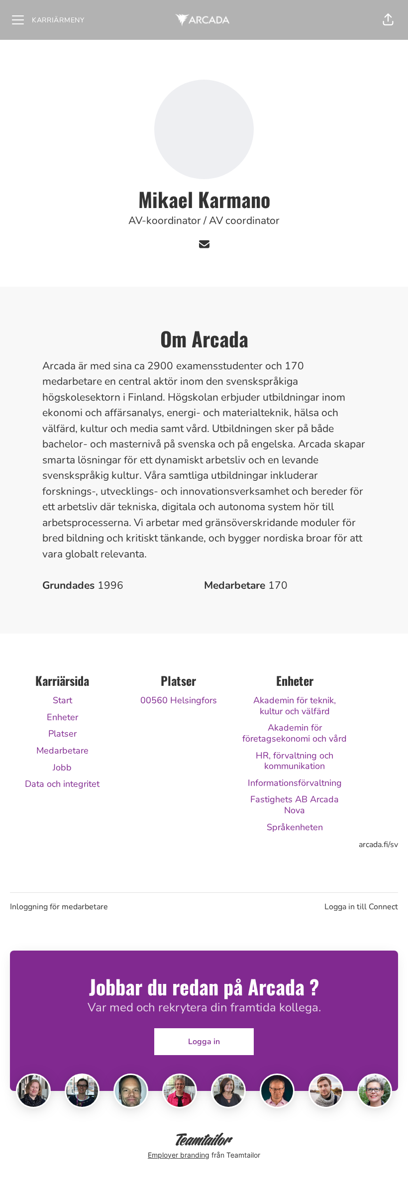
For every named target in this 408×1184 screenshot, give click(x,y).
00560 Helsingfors (178, 700)
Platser (62, 734)
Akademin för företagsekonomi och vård (294, 733)
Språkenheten (295, 827)
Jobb (62, 767)
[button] (388, 20)
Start (62, 700)
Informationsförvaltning (295, 783)
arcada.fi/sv (378, 844)
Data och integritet (62, 784)
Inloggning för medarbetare (59, 906)
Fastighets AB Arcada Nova (294, 804)
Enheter (62, 717)
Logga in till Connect (361, 906)
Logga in (204, 1041)
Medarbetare (62, 750)
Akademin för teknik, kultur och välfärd (294, 705)
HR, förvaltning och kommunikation (294, 761)
